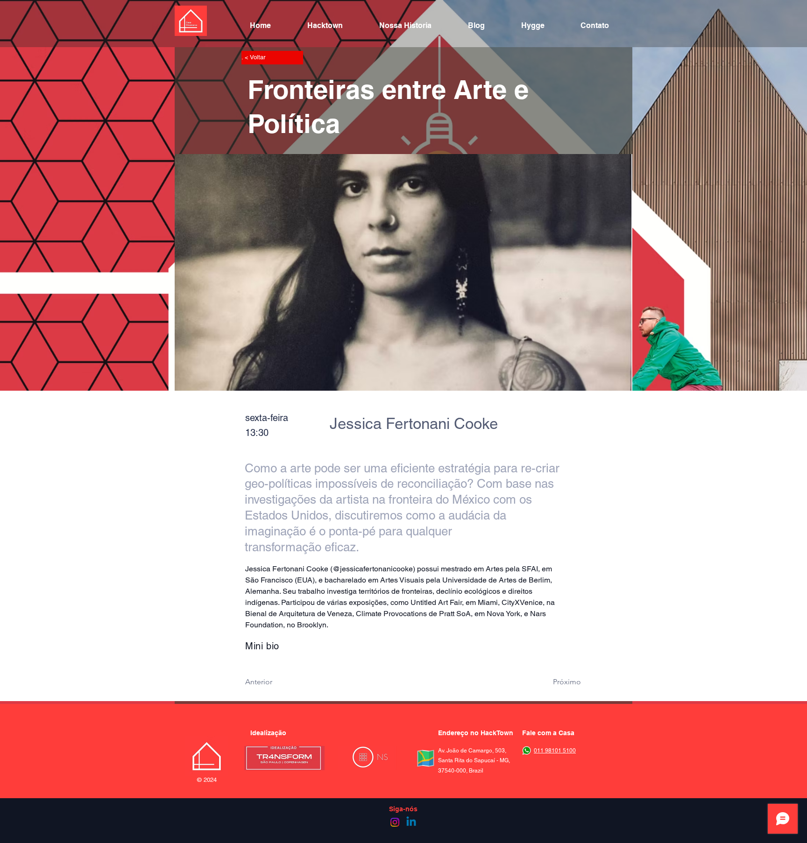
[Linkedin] (411, 822)
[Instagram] (395, 822)
